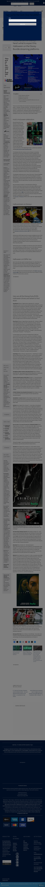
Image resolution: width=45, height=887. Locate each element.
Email (10, 18)
